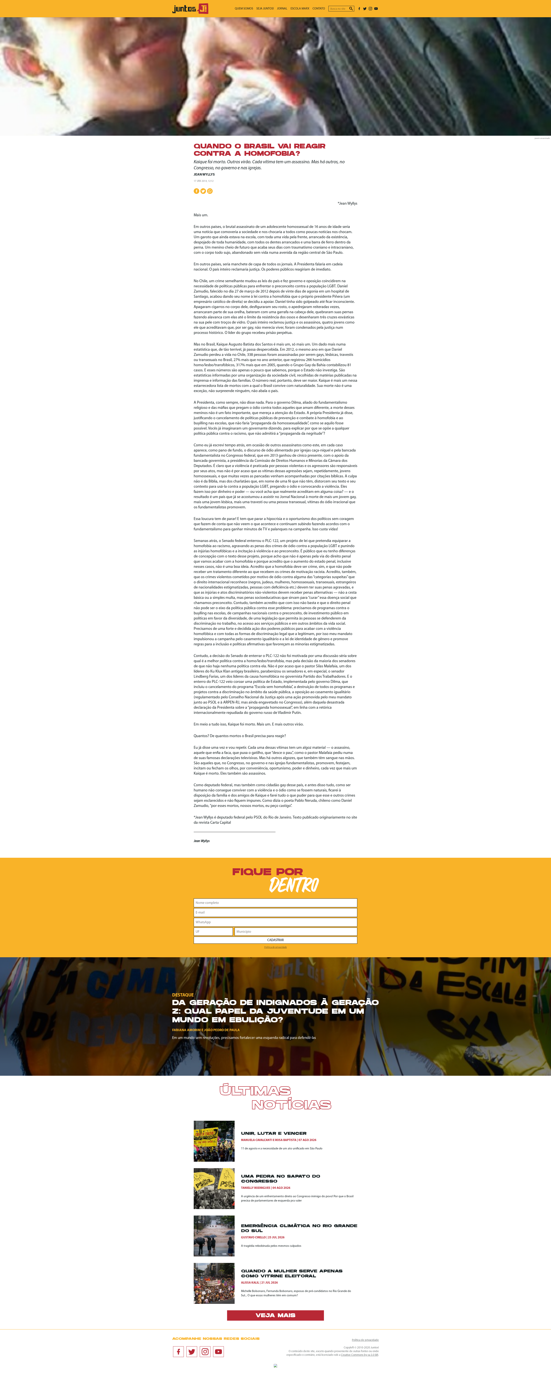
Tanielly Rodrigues (255, 1188)
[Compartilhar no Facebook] (196, 191)
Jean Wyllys (204, 174)
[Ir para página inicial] (190, 13)
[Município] (296, 931)
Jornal (282, 8)
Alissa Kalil (250, 1282)
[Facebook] (359, 8)
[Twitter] (364, 8)
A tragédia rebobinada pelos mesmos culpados (271, 1246)
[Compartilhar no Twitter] (203, 191)
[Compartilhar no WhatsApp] (210, 191)
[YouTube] (376, 8)
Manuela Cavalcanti (256, 1140)
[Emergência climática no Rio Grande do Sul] (217, 1236)
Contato (319, 8)
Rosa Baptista (285, 1140)
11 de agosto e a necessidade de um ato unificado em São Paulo (281, 1148)
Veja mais (275, 1316)
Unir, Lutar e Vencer (273, 1134)
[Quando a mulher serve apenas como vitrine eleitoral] (217, 1283)
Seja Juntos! (265, 8)
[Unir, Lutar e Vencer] (217, 1141)
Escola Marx (300, 8)
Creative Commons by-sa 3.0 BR (359, 1355)
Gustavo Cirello (253, 1237)
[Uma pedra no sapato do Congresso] (217, 1188)
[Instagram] (370, 8)
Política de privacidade (275, 947)
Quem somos (244, 8)
